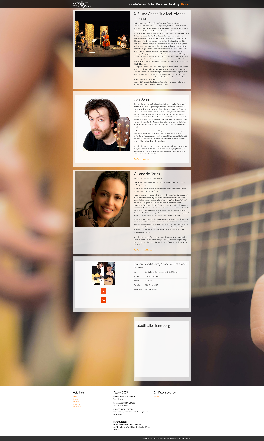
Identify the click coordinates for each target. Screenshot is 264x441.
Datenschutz (77, 407)
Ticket (75, 396)
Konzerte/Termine (137, 4)
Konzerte (76, 402)
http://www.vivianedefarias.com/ (144, 250)
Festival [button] (151, 4)
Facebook (156, 396)
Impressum (76, 404)
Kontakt (75, 399)
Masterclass (161, 4)
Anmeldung (174, 4)
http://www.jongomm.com (142, 159)
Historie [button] (184, 4)
